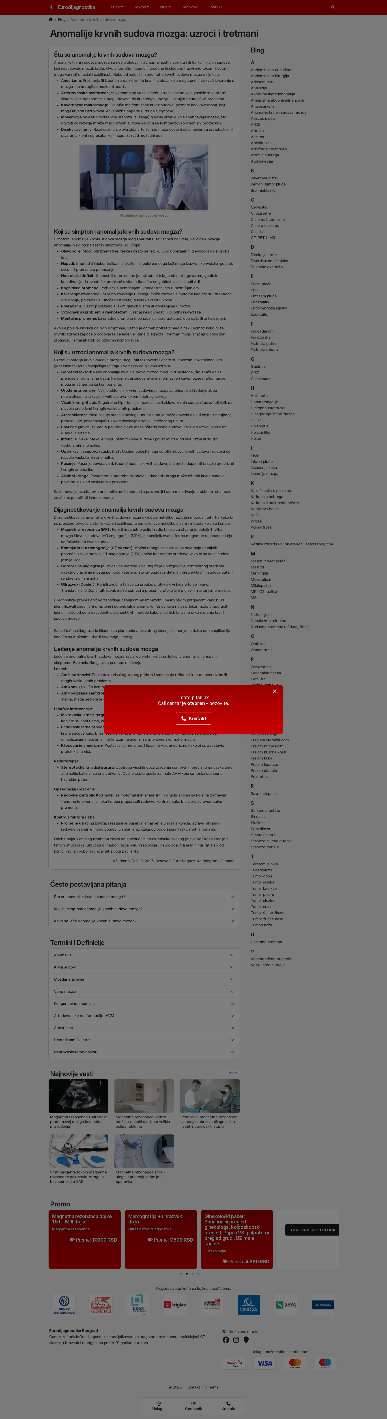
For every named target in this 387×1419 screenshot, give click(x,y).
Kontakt (197, 718)
